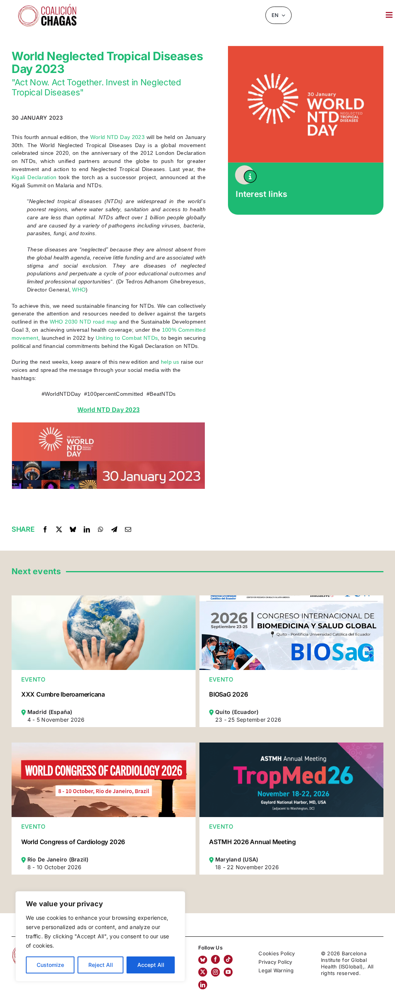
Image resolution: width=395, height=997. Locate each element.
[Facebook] (45, 529)
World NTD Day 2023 (117, 137)
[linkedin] (202, 984)
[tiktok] (228, 959)
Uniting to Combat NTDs (127, 338)
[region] (100, 936)
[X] (59, 529)
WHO (79, 290)
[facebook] (215, 959)
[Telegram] (114, 529)
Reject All (100, 964)
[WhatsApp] (100, 529)
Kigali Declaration (34, 177)
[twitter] (202, 972)
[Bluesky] (73, 529)
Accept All (150, 964)
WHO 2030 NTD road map (84, 322)
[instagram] (215, 972)
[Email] (128, 529)
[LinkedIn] (87, 529)
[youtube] (228, 972)
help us (170, 362)
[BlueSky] (202, 960)
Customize (50, 964)
